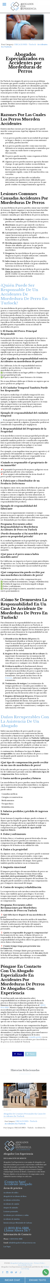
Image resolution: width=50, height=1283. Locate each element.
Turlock (32, 44)
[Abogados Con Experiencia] (23, 6)
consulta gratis (34, 1037)
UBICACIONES (20, 44)
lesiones (8, 678)
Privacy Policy (39, 1263)
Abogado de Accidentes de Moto (15, 1196)
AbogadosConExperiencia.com (21, 1263)
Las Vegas (7, 1246)
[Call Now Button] (45, 1272)
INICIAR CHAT (12, 1280)
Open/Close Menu (4, 4)
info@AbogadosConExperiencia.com (22, 1243)
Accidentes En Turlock (15, 1124)
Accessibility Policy (25, 1265)
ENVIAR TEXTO (37, 1280)
